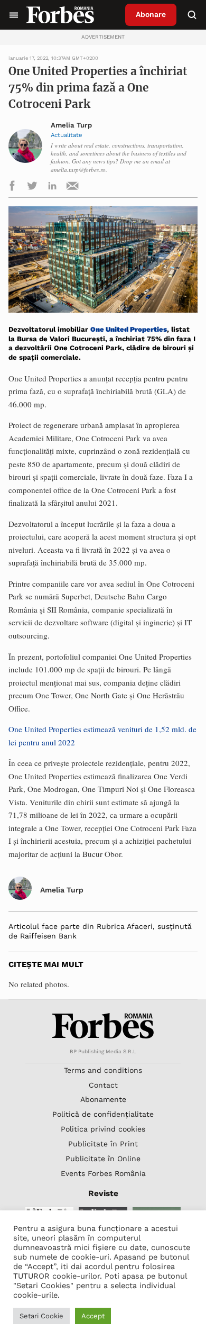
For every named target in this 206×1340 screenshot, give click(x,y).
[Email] (72, 187)
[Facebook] (12, 187)
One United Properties (128, 329)
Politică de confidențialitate (103, 1114)
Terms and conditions (103, 1070)
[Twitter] (32, 187)
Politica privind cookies (103, 1129)
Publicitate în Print (103, 1144)
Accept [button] (93, 1316)
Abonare (151, 14)
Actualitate (66, 135)
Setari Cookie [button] (41, 1316)
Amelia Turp (71, 125)
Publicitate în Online (103, 1158)
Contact (103, 1085)
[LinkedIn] (52, 187)
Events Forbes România (103, 1173)
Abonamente (103, 1099)
